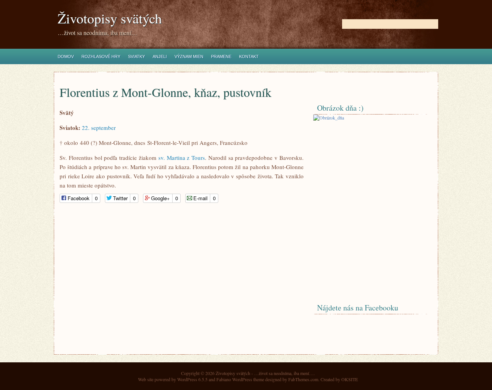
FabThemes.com (303, 379)
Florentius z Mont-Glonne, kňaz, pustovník (165, 92)
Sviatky (136, 56)
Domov (66, 56)
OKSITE (349, 379)
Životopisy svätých (110, 18)
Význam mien (189, 56)
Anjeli (160, 56)
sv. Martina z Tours (181, 157)
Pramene (221, 56)
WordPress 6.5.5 (192, 379)
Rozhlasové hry (100, 56)
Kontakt (249, 56)
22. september (99, 127)
